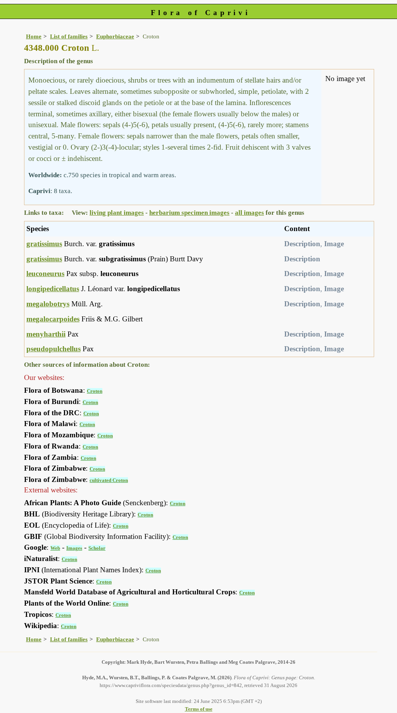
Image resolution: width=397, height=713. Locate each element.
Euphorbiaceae (115, 36)
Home (33, 36)
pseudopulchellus (53, 349)
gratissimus (44, 244)
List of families (69, 36)
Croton (94, 391)
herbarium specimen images (189, 212)
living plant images (117, 212)
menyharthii (46, 334)
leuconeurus (45, 273)
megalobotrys (47, 304)
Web (55, 548)
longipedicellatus (52, 289)
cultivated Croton (109, 480)
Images (74, 548)
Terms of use (198, 709)
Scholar (96, 548)
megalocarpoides (52, 319)
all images (249, 212)
